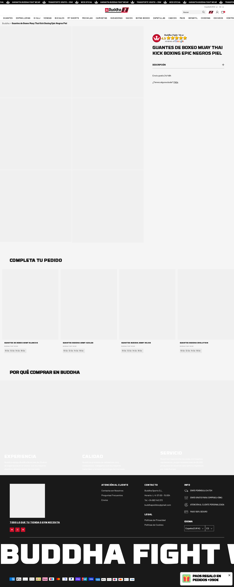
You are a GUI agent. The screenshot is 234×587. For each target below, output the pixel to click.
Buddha (5, 23)
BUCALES (59, 18)
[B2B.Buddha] (117, 9)
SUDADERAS (116, 18)
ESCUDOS (218, 18)
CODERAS (205, 18)
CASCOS (173, 18)
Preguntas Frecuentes (112, 495)
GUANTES (8, 18)
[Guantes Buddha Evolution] (206, 304)
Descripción (159, 64)
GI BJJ (37, 18)
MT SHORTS (73, 18)
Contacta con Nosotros (112, 490)
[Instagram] (17, 530)
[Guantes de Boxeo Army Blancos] (30, 304)
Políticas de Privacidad (155, 520)
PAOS (182, 18)
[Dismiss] (229, 575)
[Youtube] (12, 530)
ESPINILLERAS (23, 18)
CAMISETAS (101, 18)
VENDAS (48, 18)
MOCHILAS (87, 18)
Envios (104, 500)
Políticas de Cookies (153, 524)
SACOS (129, 18)
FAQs (175, 82)
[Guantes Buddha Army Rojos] (147, 304)
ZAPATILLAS (159, 18)
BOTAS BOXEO (143, 18)
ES (220, 7)
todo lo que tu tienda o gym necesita (35, 523)
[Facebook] (23, 530)
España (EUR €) (209, 7)
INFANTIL (193, 18)
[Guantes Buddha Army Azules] (89, 304)
